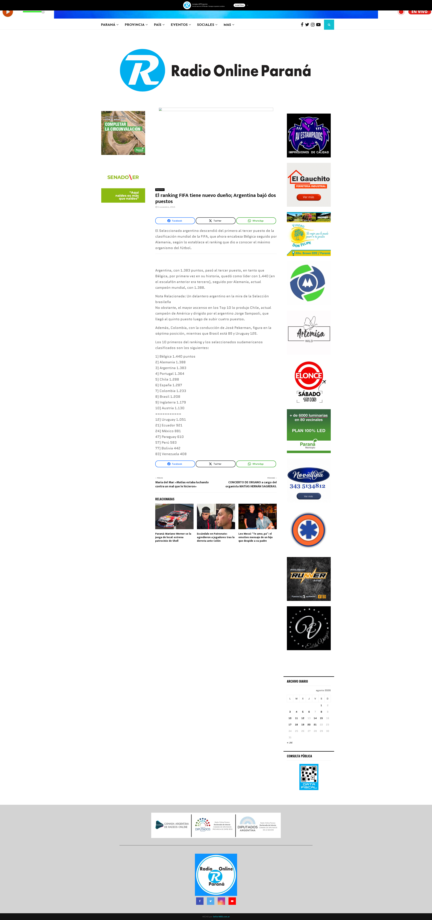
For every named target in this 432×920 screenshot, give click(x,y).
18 (296, 724)
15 (321, 718)
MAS (227, 24)
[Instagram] (313, 24)
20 (308, 724)
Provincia (134, 24)
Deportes (160, 189)
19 (302, 724)
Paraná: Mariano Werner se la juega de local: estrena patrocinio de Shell (173, 537)
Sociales (205, 24)
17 (290, 724)
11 (296, 718)
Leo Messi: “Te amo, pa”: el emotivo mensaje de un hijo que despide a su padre (255, 537)
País (157, 24)
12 (302, 718)
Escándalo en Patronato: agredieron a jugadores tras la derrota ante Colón (216, 537)
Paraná (108, 24)
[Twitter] (308, 24)
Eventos (179, 24)
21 (315, 724)
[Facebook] (303, 24)
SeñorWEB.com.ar (221, 916)
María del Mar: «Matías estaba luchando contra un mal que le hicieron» (182, 484)
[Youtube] (319, 24)
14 (315, 718)
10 (290, 718)
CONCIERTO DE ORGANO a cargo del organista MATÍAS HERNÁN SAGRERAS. (251, 484)
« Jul (289, 742)
